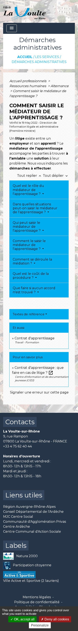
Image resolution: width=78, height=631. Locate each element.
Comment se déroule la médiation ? (32, 261)
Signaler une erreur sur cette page (39, 392)
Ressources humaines (28, 86)
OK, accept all (24, 619)
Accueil (24, 57)
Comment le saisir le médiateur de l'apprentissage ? (29, 245)
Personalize (40, 625)
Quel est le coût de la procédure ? (31, 276)
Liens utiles (23, 495)
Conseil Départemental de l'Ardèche (33, 512)
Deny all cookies (56, 619)
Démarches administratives (39, 62)
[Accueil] (24, 11)
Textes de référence (29, 314)
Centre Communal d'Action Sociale (32, 532)
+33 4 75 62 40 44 (17, 446)
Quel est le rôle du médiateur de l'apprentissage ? (28, 190)
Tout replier (29, 176)
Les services (47, 57)
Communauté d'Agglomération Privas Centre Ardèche (34, 524)
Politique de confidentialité (36, 602)
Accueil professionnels (28, 81)
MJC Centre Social (18, 517)
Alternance (60, 86)
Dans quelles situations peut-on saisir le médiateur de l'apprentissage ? (35, 208)
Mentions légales (37, 597)
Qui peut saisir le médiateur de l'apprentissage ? (27, 227)
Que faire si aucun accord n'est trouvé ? (34, 290)
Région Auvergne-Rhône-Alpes (29, 507)
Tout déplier (56, 176)
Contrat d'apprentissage (34, 338)
